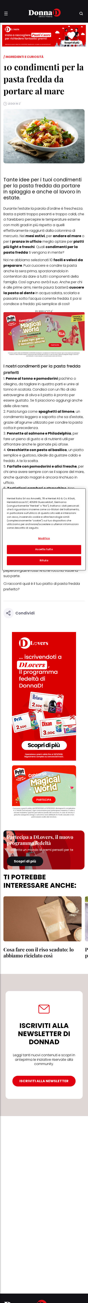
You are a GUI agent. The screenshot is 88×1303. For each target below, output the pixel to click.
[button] (6, 13)
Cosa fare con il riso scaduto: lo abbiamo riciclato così (38, 952)
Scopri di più (25, 861)
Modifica (44, 538)
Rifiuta (44, 560)
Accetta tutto (44, 549)
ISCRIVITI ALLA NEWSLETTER (44, 1081)
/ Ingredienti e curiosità (23, 57)
